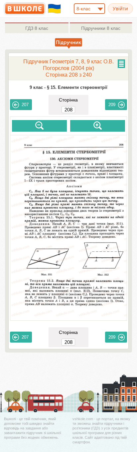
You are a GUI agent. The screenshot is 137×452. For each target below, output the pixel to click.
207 (25, 104)
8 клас (36, 28)
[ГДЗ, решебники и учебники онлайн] (25, 8)
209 (111, 104)
